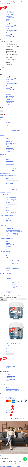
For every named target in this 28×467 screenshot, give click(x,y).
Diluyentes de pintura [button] (5, 192)
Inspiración (9, 16)
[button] (1, 119)
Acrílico (8, 157)
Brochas (8, 122)
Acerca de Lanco (10, 366)
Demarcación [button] (9, 183)
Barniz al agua (15, 260)
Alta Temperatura (10, 138)
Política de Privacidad (11, 381)
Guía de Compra (10, 12)
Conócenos (9, 368)
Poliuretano (15, 263)
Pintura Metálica (10, 149)
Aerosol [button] (2, 135)
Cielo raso (8, 246)
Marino (13, 262)
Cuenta (8, 32)
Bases (7, 210)
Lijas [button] (7, 125)
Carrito (8, 35)
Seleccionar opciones (18, 352)
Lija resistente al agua (17, 131)
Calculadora (9, 19)
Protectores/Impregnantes (12, 268)
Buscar (8, 28)
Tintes (7, 270)
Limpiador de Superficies (12, 200)
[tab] (14, 118)
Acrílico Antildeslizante (12, 180)
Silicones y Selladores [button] (5, 273)
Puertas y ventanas (17, 286)
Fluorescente (9, 148)
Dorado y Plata (10, 144)
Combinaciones (10, 17)
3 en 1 (7, 241)
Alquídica (14, 189)
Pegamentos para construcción (14, 231)
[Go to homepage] (3, 360)
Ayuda (7, 387)
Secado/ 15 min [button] (10, 164)
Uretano (14, 287)
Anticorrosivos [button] (3, 154)
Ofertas (8, 21)
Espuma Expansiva (11, 197)
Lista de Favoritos (10, 379)
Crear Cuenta (3, 466)
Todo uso (8, 151)
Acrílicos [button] (8, 278)
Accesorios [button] (3, 117)
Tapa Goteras (9, 222)
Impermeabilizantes (11, 199)
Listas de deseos (10, 30)
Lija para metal (16, 130)
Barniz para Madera (11, 143)
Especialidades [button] (4, 194)
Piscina (8, 202)
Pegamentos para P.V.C (12, 235)
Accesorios (9, 120)
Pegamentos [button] (3, 225)
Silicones (8, 292)
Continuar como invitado (13, 466)
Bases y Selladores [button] (5, 173)
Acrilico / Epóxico (10, 178)
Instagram (8, 407)
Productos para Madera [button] (6, 251)
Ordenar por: (14, 299)
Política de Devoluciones (12, 390)
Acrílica (14, 188)
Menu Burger (9, 36)
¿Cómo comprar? (10, 376)
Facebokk (8, 410)
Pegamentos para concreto (13, 230)
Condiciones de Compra (12, 389)
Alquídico (8, 159)
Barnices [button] (8, 255)
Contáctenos (9, 397)
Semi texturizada (10, 248)
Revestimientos (10, 220)
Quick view (10, 354)
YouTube (8, 412)
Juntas (13, 284)
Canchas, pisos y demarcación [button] (8, 175)
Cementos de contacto (12, 228)
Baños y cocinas (16, 282)
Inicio (7, 24)
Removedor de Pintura (11, 204)
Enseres (8, 146)
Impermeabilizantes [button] (5, 207)
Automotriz (9, 141)
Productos (8, 11)
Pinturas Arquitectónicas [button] (6, 238)
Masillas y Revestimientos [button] (6, 215)
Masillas (8, 218)
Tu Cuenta (8, 374)
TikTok (8, 415)
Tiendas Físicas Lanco (11, 398)
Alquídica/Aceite (10, 244)
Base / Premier (9, 161)
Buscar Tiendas (10, 14)
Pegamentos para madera (12, 233)
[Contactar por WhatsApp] (25, 459)
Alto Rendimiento (10, 140)
